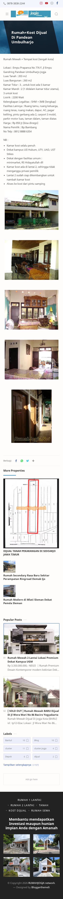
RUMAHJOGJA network (41, 883)
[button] (41, 3)
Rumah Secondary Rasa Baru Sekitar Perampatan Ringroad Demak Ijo (26, 577)
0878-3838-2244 (16, 3)
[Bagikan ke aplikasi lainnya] (33, 460)
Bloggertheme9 (40, 887)
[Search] (56, 13)
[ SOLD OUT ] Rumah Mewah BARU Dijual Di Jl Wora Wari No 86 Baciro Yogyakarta (33, 712)
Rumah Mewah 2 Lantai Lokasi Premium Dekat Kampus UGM (33, 659)
